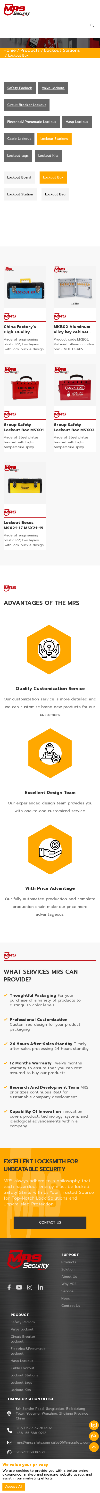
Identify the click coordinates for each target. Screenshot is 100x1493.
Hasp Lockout (22, 1360)
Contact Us (70, 1305)
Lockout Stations (62, 50)
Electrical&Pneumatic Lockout (28, 1351)
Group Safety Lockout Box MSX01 (24, 427)
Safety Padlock (23, 1322)
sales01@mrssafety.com (70, 1442)
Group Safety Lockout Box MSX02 (74, 427)
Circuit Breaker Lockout (23, 1339)
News (65, 1298)
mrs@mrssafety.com (33, 1442)
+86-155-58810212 (31, 1432)
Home (10, 50)
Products (30, 50)
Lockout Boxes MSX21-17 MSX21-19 (23, 525)
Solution (68, 1269)
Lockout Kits (21, 1389)
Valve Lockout (22, 1329)
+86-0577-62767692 (34, 1428)
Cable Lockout (22, 1368)
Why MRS (68, 1283)
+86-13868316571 (31, 1452)
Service (67, 1291)
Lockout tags (21, 1382)
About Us (69, 1276)
